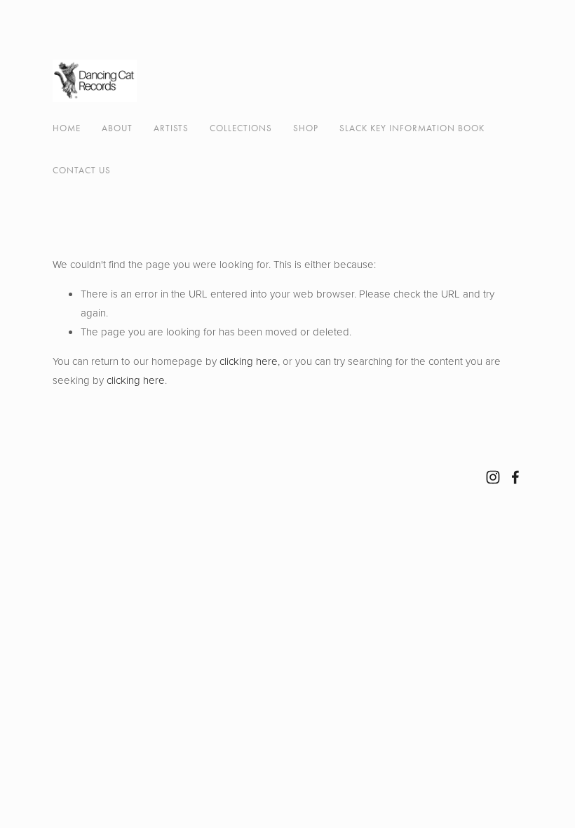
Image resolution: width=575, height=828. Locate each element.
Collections (241, 128)
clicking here (248, 361)
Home (67, 128)
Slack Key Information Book (412, 128)
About (117, 128)
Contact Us (82, 170)
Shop (305, 128)
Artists (171, 128)
